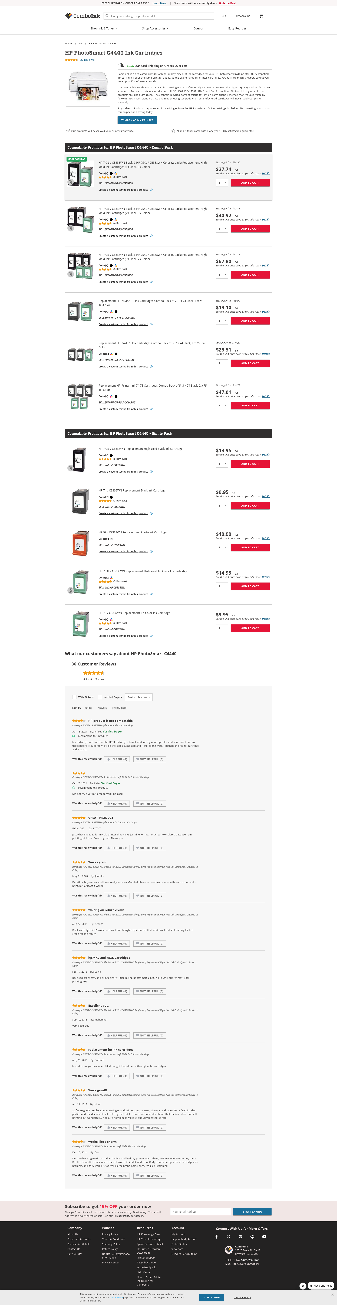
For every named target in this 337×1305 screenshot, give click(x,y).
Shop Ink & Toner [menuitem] (102, 28)
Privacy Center (110, 1262)
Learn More (159, 3)
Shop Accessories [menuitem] (154, 28)
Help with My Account (184, 1239)
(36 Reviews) (87, 59)
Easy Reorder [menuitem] (237, 28)
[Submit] (107, 16)
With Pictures (86, 697)
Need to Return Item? (184, 1254)
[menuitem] (264, 16)
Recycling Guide (146, 1262)
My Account (178, 1234)
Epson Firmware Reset (150, 1244)
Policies (108, 1228)
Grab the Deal (227, 3)
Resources (145, 1228)
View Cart (177, 1249)
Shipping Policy (111, 1244)
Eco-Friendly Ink (146, 1267)
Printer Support (146, 1257)
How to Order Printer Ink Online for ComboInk (149, 1281)
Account (177, 1228)
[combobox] (159, 16)
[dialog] (168, 1297)
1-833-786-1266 (250, 1260)
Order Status (179, 1244)
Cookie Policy (116, 1297)
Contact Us (73, 1249)
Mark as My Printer (138, 120)
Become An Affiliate (78, 1244)
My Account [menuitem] (243, 16)
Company (74, 1228)
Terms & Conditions (113, 1239)
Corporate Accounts (79, 1239)
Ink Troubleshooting (148, 1239)
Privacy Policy (122, 1215)
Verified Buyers (113, 697)
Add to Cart (255, 182)
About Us (72, 1234)
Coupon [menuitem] (199, 28)
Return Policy (110, 1249)
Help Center (144, 1272)
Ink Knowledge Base (149, 1234)
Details (266, 173)
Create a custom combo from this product (123, 190)
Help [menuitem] (223, 16)
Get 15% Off (74, 1254)
